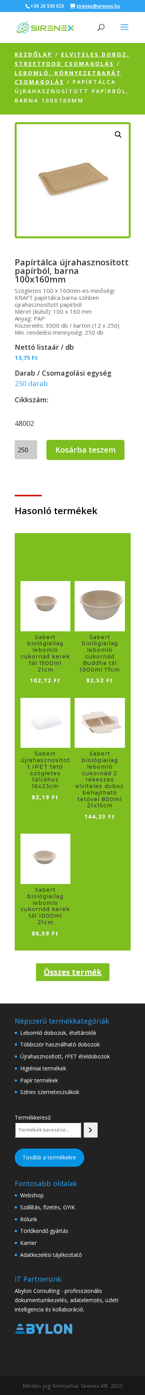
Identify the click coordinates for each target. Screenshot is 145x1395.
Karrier (28, 1242)
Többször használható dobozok (60, 1044)
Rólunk (28, 1219)
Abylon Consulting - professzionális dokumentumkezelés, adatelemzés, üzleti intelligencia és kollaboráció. (66, 1300)
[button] (118, 135)
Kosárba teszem (85, 449)
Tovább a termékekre (49, 1157)
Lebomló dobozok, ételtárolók (58, 1032)
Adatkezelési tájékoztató (51, 1254)
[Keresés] (91, 1130)
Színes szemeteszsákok (49, 1092)
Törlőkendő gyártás (44, 1230)
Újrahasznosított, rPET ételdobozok (65, 1056)
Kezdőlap (34, 54)
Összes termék (73, 972)
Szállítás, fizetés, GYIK (47, 1207)
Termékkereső (33, 1117)
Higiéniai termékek (43, 1068)
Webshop (32, 1195)
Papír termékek (39, 1080)
